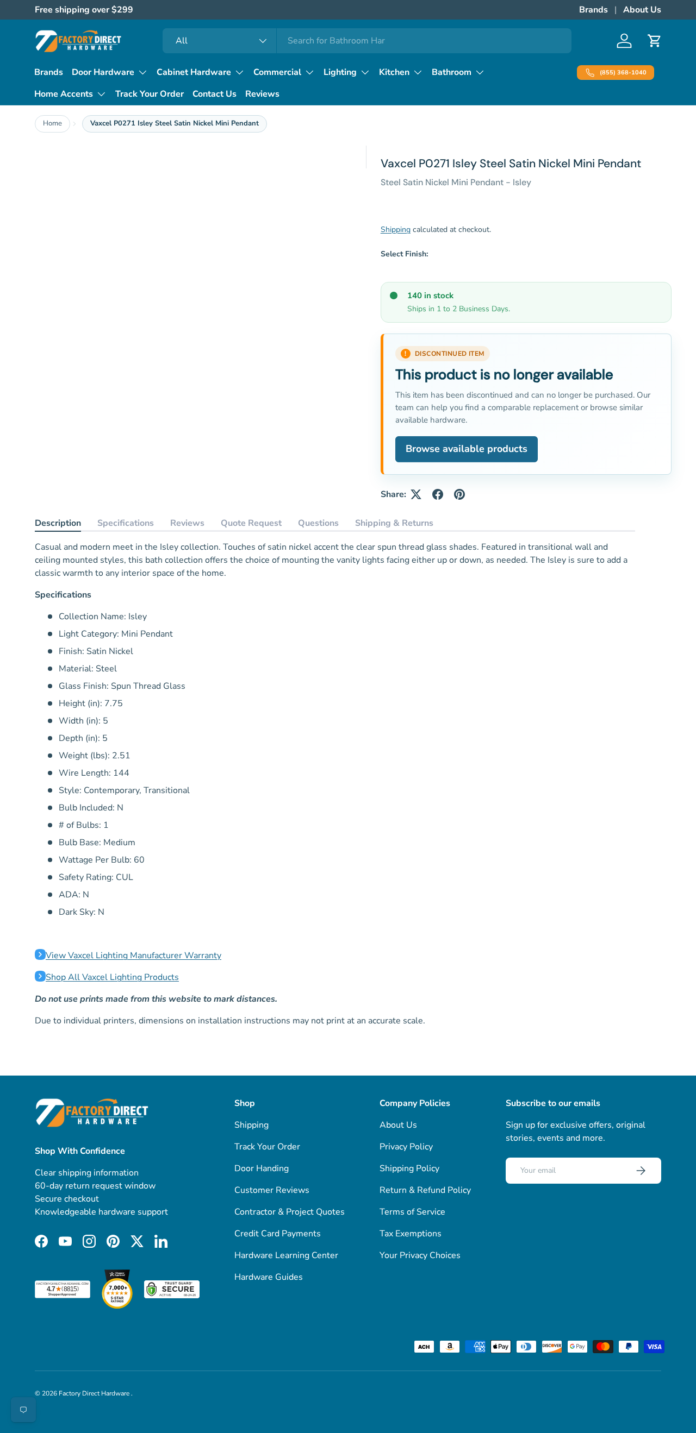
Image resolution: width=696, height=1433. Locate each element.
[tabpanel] (335, 783)
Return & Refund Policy (425, 1190)
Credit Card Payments (277, 1234)
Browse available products (466, 448)
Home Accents (63, 94)
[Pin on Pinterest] (459, 494)
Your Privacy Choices (420, 1255)
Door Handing (261, 1168)
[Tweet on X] (416, 494)
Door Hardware (103, 72)
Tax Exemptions (411, 1234)
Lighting (340, 72)
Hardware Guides (268, 1277)
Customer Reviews (271, 1190)
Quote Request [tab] (251, 523)
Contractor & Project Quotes (289, 1212)
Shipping (396, 229)
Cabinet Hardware (194, 72)
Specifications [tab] (125, 523)
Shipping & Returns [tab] (394, 523)
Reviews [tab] (187, 523)
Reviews (262, 94)
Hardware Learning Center (286, 1255)
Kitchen (394, 72)
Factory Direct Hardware (95, 1393)
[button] (655, 41)
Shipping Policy (409, 1168)
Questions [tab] (318, 523)
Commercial (277, 72)
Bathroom (451, 72)
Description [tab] (58, 523)
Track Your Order (149, 94)
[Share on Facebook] (438, 494)
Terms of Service (412, 1212)
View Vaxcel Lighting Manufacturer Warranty (133, 955)
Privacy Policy (406, 1147)
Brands (593, 10)
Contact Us (214, 94)
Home (52, 123)
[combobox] (367, 40)
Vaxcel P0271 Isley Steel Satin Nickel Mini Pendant (174, 123)
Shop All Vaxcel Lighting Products (112, 977)
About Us (642, 10)
